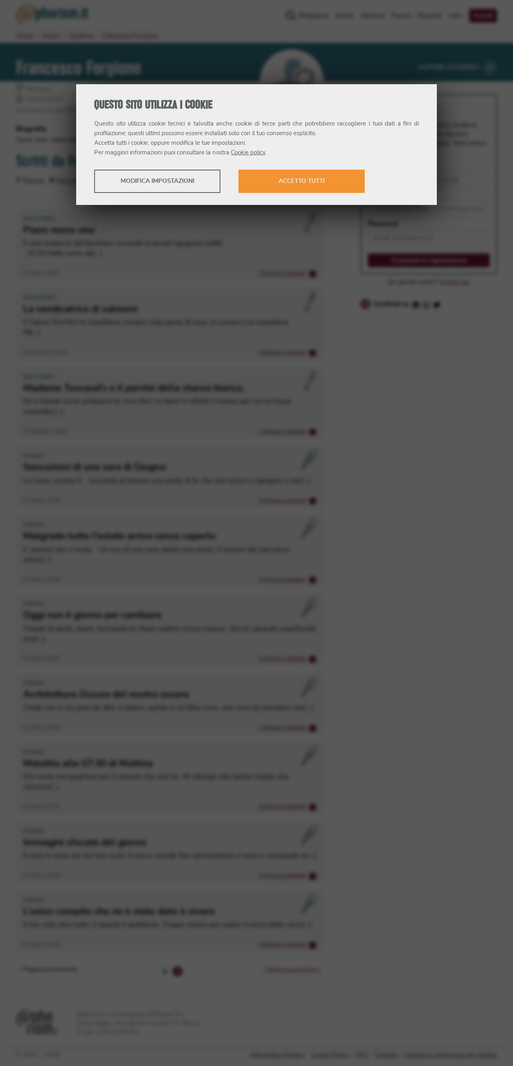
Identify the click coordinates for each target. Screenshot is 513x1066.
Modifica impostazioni (157, 181)
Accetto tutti (302, 181)
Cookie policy (248, 153)
